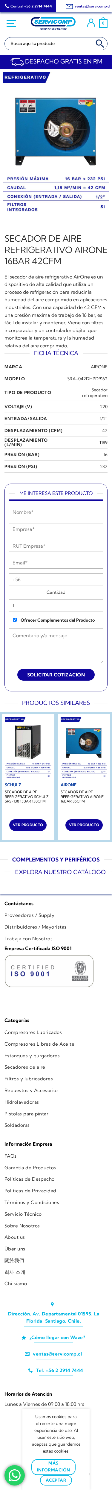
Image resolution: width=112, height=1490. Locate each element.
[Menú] (12, 23)
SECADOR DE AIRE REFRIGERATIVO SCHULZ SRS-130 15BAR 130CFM (27, 796)
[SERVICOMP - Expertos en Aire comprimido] (53, 24)
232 (104, 466)
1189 (103, 442)
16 (106, 454)
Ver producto (28, 825)
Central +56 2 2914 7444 (31, 6)
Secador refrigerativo (95, 392)
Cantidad (56, 592)
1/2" (104, 418)
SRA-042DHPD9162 (87, 378)
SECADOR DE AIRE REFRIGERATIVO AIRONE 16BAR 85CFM (82, 796)
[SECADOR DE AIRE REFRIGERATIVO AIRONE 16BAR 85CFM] (84, 748)
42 (105, 430)
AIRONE (99, 367)
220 (104, 406)
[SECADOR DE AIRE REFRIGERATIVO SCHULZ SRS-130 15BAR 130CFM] (28, 748)
